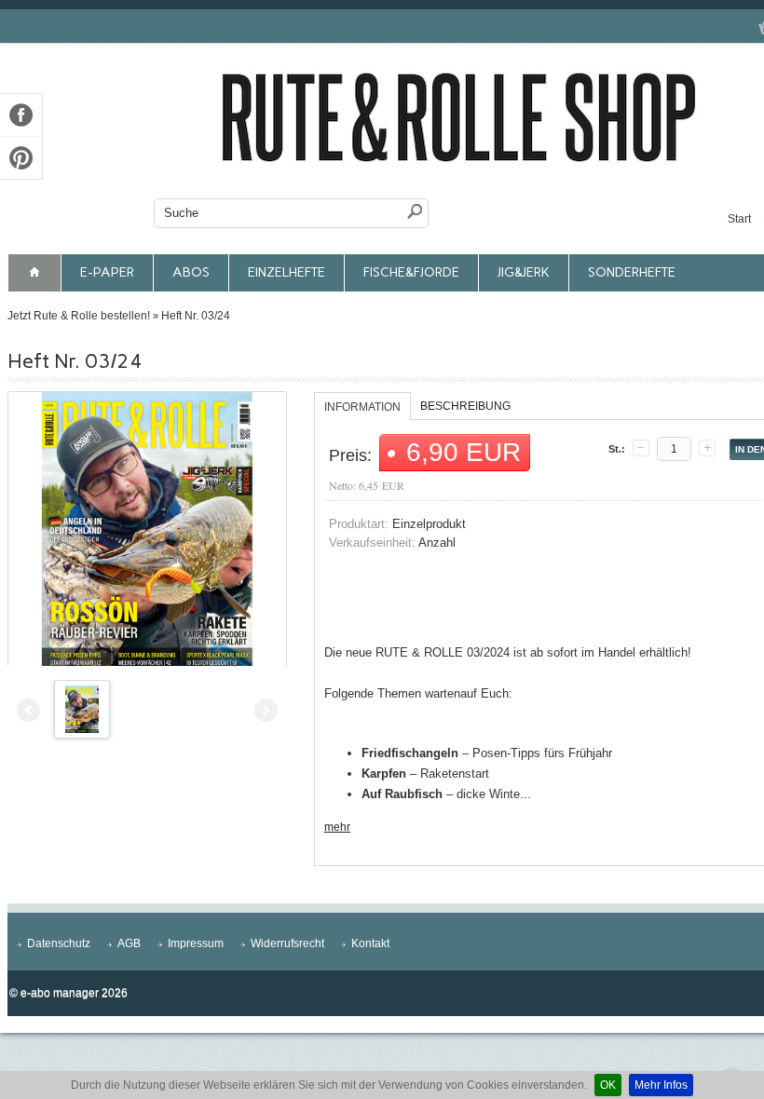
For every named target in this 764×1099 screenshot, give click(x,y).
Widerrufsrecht (287, 943)
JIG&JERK (524, 272)
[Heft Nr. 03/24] (147, 531)
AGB (129, 943)
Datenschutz (58, 943)
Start (739, 218)
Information (362, 407)
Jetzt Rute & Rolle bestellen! (78, 315)
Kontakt (370, 943)
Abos (191, 272)
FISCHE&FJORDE (411, 272)
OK (608, 1085)
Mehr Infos (661, 1085)
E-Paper (107, 272)
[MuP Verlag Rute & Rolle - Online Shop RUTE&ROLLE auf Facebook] (21, 115)
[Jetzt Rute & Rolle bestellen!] (34, 273)
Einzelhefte (286, 272)
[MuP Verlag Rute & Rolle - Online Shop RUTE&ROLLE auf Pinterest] (21, 158)
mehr (337, 827)
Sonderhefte (631, 272)
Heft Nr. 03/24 (195, 315)
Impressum (196, 943)
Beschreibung (465, 406)
